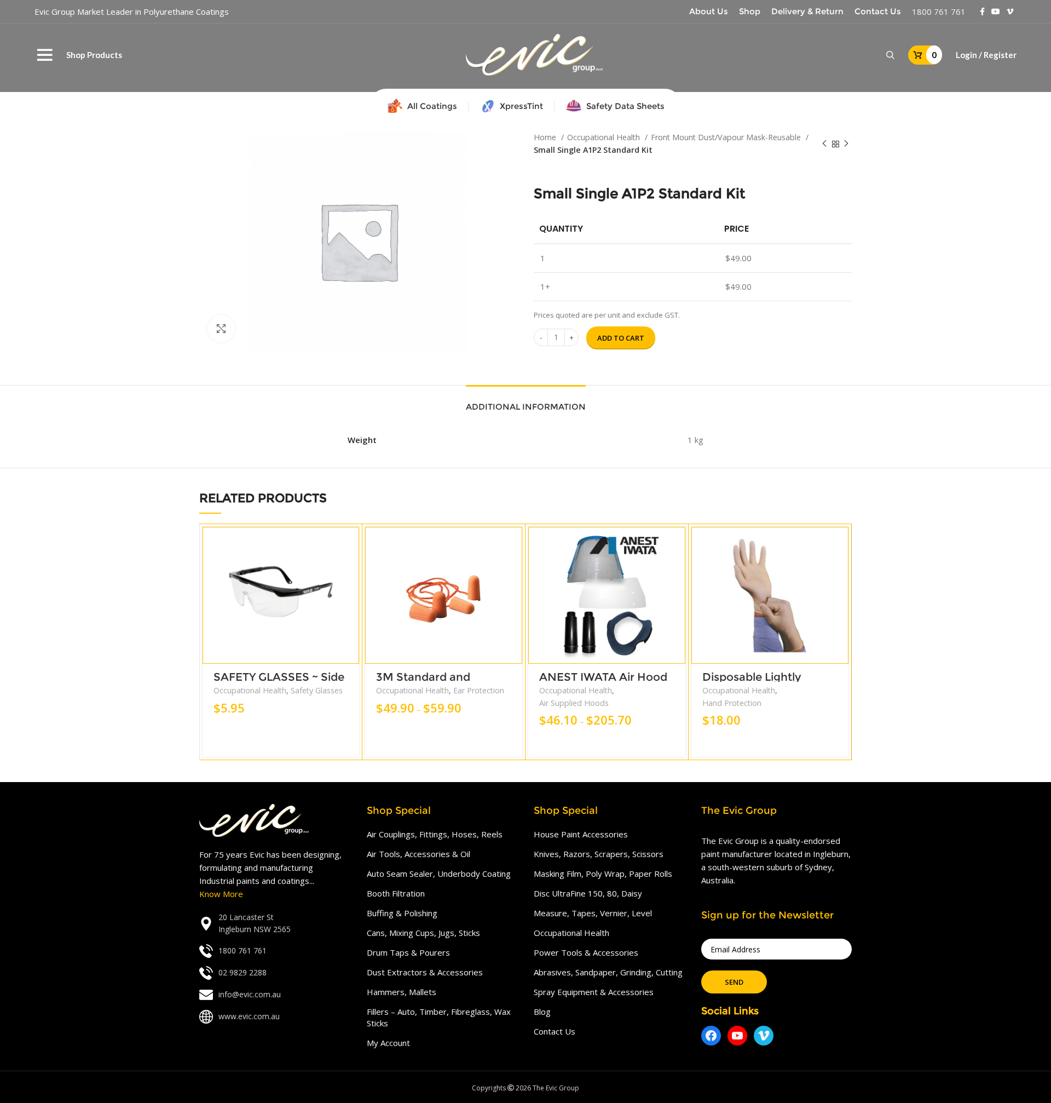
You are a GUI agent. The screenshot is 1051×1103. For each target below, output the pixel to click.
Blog (542, 1011)
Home (546, 137)
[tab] (526, 401)
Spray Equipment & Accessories (594, 991)
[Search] (890, 55)
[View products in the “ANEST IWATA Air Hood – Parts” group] (677, 544)
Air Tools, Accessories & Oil (418, 853)
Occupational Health (604, 137)
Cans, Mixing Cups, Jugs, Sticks (423, 932)
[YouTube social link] (995, 11)
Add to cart (620, 338)
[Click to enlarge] (221, 328)
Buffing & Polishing (402, 912)
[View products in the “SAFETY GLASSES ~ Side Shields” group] (351, 544)
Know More (221, 893)
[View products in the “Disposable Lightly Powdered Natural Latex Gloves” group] (840, 544)
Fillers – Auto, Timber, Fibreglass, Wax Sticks (439, 1017)
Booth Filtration (396, 893)
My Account (388, 1042)
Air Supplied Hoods (574, 703)
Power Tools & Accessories (586, 952)
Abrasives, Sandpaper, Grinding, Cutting (608, 972)
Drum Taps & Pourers (408, 952)
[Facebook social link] (982, 11)
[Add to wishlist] (351, 594)
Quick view (351, 569)
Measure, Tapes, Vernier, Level (593, 912)
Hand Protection (731, 703)
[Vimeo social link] (1010, 11)
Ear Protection (478, 690)
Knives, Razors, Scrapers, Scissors (598, 853)
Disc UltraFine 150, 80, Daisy (588, 893)
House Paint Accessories (581, 834)
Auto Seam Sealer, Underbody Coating (439, 873)
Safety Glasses (317, 690)
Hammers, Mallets (401, 991)
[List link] (274, 923)
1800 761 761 (939, 11)
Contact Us (554, 1031)
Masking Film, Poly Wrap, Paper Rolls (603, 873)
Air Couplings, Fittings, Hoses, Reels (435, 834)
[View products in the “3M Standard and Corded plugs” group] (514, 544)
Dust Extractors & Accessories (425, 972)
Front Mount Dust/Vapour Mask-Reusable (727, 137)
